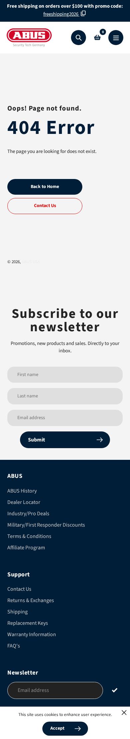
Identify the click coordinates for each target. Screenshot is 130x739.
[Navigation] (115, 37)
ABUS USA (31, 262)
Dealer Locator (23, 502)
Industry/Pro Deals (28, 513)
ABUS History (22, 491)
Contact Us (19, 589)
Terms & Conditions (29, 536)
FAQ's (13, 646)
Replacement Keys (27, 623)
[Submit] (114, 690)
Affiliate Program (26, 547)
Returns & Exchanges (30, 600)
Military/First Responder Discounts (46, 525)
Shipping (17, 611)
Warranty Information (31, 634)
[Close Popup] (124, 712)
